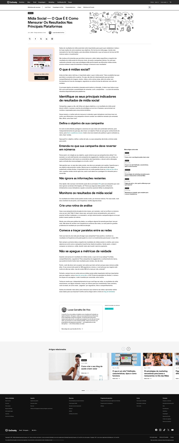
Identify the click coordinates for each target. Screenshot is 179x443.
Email (34, 2)
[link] (35, 39)
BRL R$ (34, 430)
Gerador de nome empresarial (75, 405)
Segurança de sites (166, 416)
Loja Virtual (47, 7)
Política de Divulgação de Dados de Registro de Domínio (41, 408)
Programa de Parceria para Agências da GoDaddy (110, 400)
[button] (83, 390)
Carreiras (7, 403)
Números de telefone (167, 421)
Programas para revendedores (107, 403)
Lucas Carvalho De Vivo (58, 32)
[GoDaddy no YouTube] (172, 430)
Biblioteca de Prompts (88, 7)
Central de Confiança (9, 416)
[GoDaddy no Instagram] (160, 430)
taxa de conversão (81, 275)
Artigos (79, 7)
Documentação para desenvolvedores (76, 400)
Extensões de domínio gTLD (168, 403)
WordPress (165, 411)
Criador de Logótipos (167, 418)
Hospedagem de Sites (58, 7)
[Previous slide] (123, 349)
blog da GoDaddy (109, 291)
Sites (164, 405)
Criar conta (139, 405)
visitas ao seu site (111, 169)
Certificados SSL (61, 2)
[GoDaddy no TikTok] (164, 430)
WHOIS (70, 411)
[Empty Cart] (171, 2)
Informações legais (9, 411)
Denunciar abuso (33, 403)
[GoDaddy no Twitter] (168, 430)
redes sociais (109, 308)
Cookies (172, 437)
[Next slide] (128, 349)
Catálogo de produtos (73, 413)
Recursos (32, 405)
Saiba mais (83, 373)
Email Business (166, 408)
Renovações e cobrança (141, 403)
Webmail (71, 408)
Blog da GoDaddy (8, 408)
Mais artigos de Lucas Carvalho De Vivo (71, 328)
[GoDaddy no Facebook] (156, 430)
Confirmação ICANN (73, 403)
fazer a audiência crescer (75, 133)
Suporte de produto (34, 400)
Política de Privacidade (163, 437)
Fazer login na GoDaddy (141, 400)
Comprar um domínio (167, 400)
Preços (70, 2)
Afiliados (102, 405)
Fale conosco (7, 405)
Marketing (148, 363)
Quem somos (8, 400)
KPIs (99, 184)
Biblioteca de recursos (34, 7)
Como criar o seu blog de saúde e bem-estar (91, 367)
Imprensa (7, 413)
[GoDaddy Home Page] (11, 430)
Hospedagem (165, 413)
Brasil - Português (23, 430)
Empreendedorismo (70, 7)
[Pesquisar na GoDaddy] (149, 7)
